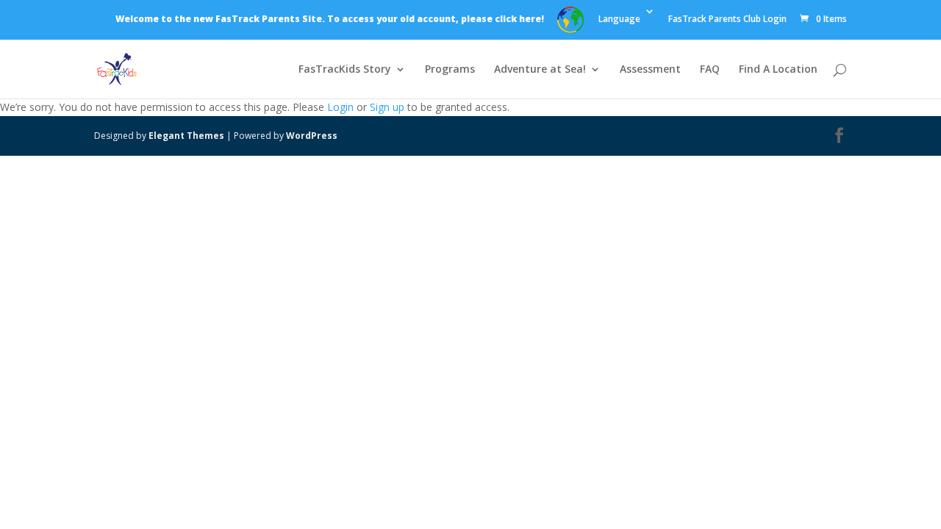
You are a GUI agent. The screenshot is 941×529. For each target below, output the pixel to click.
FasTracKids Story (344, 70)
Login (340, 107)
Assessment (650, 70)
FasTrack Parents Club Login (727, 20)
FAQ (710, 70)
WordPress (311, 135)
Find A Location (778, 70)
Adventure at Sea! (540, 70)
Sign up (387, 107)
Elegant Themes (186, 135)
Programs (450, 70)
